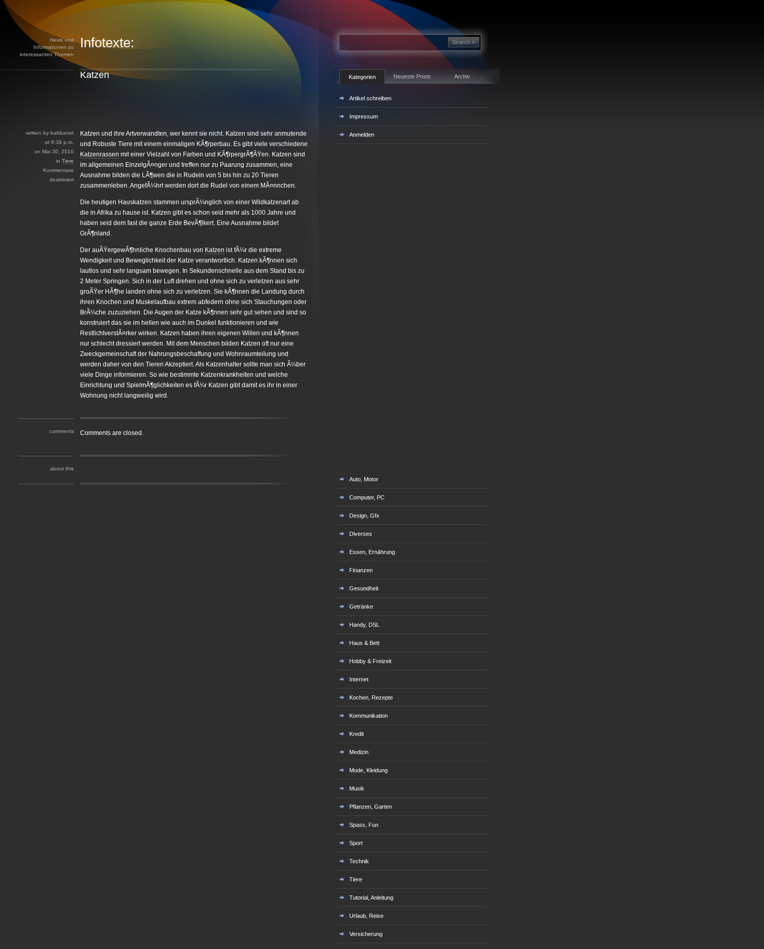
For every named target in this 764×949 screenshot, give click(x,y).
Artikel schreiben (370, 98)
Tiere (68, 161)
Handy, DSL (364, 625)
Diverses (360, 534)
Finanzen (361, 570)
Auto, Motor (363, 479)
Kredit (356, 734)
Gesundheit (363, 588)
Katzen (94, 75)
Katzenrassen (99, 154)
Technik (359, 861)
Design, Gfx (364, 515)
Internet (358, 679)
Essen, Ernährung (372, 552)
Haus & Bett (364, 643)
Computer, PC (367, 497)
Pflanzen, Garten (370, 806)
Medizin (358, 752)
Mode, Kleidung (368, 770)
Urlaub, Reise (366, 916)
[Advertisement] (186, 104)
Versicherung (366, 934)
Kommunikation (368, 716)
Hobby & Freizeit (370, 661)
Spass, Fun (363, 825)
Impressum (363, 116)
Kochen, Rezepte (371, 697)
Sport (356, 843)
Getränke (361, 606)
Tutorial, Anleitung (371, 897)
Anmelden (361, 134)
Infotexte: (107, 42)
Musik (356, 788)
